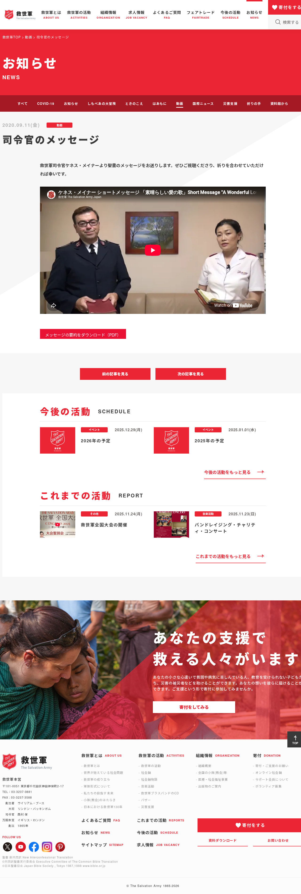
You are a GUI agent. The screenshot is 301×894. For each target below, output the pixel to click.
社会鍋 (146, 772)
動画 (179, 103)
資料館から (279, 103)
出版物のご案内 (209, 786)
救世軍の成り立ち (97, 779)
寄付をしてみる (194, 707)
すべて (22, 103)
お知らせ (71, 103)
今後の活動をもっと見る (227, 472)
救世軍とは (92, 765)
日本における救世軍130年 (103, 806)
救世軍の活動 (151, 765)
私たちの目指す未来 (98, 793)
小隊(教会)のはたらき (100, 800)
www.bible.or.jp (94, 866)
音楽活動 (147, 786)
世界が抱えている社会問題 (103, 772)
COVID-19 (46, 103)
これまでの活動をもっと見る (223, 556)
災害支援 (230, 103)
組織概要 (204, 765)
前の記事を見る (115, 374)
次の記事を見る (191, 374)
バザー (146, 800)
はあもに (160, 103)
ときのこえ (134, 103)
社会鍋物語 (149, 779)
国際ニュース (203, 103)
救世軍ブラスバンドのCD (160, 793)
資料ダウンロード (223, 840)
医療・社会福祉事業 (213, 779)
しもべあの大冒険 (101, 103)
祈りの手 (254, 103)
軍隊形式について (97, 786)
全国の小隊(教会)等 (212, 772)
